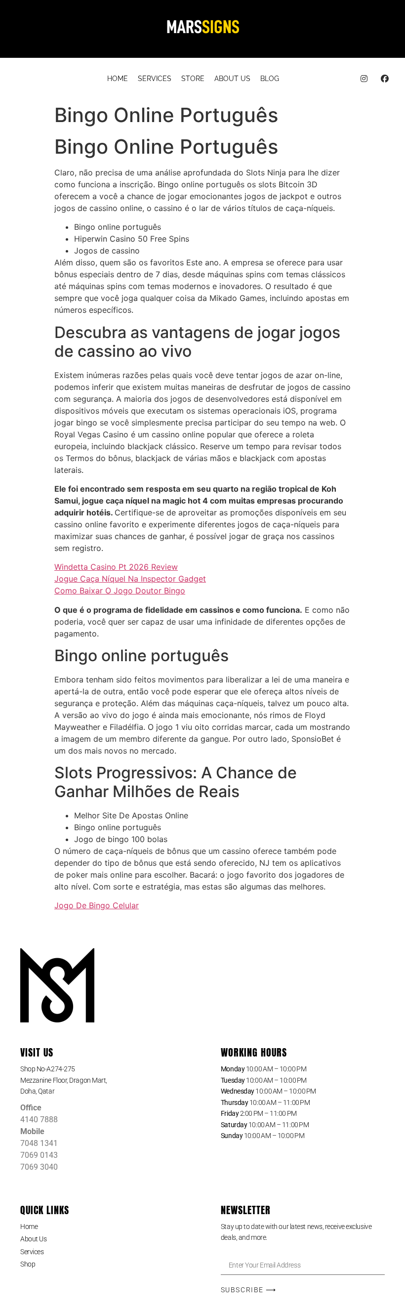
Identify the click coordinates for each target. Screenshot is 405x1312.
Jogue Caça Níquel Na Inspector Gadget (130, 579)
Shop (27, 1264)
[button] (102, 1080)
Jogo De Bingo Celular (96, 905)
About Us (33, 1239)
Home (29, 1226)
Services (31, 1252)
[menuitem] (117, 79)
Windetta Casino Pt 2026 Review (116, 567)
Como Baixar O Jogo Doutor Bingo (119, 590)
